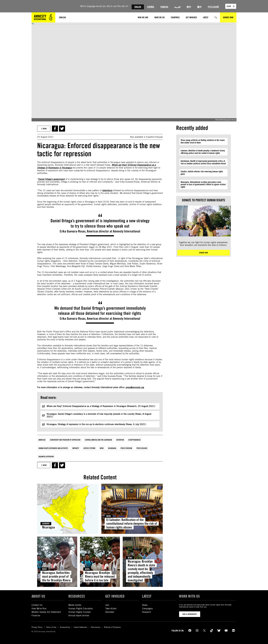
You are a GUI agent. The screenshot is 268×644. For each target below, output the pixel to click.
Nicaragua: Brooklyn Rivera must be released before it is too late (100, 576)
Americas (42, 440)
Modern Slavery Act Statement (46, 612)
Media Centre (74, 605)
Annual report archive (78, 615)
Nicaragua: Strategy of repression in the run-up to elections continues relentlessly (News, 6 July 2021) (96, 424)
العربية (177, 7)
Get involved (115, 596)
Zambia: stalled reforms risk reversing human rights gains (202, 172)
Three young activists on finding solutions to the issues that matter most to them (203, 141)
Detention (120, 440)
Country (46, 523)
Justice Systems (89, 448)
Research (146, 612)
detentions (107, 190)
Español (150, 7)
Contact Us (37, 605)
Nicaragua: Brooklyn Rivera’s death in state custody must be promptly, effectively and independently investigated (141, 570)
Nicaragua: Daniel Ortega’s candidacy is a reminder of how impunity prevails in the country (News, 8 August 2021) (99, 415)
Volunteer (109, 612)
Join (107, 605)
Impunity (75, 448)
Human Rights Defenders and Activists (53, 448)
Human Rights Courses (79, 612)
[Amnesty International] (43, 17)
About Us (38, 596)
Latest (146, 596)
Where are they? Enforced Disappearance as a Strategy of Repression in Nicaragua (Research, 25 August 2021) (101, 406)
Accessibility (65, 627)
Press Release (142, 448)
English (137, 7)
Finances (36, 615)
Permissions (95, 627)
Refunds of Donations (112, 627)
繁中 (199, 7)
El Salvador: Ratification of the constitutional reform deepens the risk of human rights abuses (131, 523)
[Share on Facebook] (55, 129)
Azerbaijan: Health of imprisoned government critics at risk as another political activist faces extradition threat (203, 162)
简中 (189, 7)
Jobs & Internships (189, 614)
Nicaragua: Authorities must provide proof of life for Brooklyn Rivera (56, 576)
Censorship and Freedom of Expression (65, 440)
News (102, 448)
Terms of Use (51, 627)
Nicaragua (112, 448)
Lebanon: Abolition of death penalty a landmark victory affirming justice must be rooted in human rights (203, 151)
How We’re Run (39, 608)
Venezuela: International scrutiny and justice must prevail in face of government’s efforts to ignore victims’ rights (203, 184)
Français (164, 7)
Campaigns (147, 608)
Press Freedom (126, 448)
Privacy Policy (37, 627)
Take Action (111, 608)
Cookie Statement (80, 627)
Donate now (203, 253)
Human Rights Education (80, 608)
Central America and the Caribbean (98, 440)
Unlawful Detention (46, 456)
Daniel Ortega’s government (51, 179)
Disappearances (134, 440)
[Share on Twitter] (62, 129)
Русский (213, 7)
